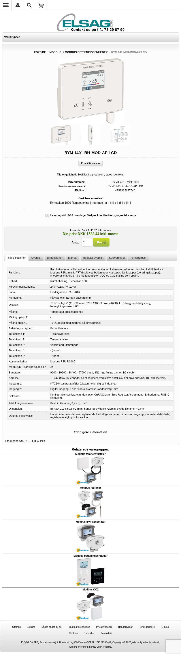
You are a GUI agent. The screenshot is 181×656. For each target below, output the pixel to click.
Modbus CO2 (91, 589)
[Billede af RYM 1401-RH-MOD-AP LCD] (61, 135)
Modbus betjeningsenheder (90, 555)
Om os (165, 627)
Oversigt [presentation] (36, 257)
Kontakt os (106, 633)
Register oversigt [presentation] (93, 257)
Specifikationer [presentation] (17, 257)
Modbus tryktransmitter (91, 521)
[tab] (16, 257)
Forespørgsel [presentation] (138, 257)
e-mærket (89, 633)
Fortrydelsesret (147, 627)
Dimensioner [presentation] (54, 257)
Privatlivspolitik (104, 627)
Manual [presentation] (72, 257)
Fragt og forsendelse (79, 627)
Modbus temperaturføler (90, 454)
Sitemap (16, 627)
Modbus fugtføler (90, 487)
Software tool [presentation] (117, 257)
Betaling (31, 627)
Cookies (73, 633)
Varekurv (41, 5)
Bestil (101, 242)
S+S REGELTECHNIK (32, 441)
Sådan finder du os (51, 627)
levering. (107, 646)
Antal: (76, 242)
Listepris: (75, 230)
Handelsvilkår (125, 627)
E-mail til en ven (90, 163)
